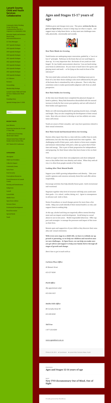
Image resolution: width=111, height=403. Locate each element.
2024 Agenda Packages (13, 68)
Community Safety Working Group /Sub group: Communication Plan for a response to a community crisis (16, 28)
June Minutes (11, 125)
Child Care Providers (13, 160)
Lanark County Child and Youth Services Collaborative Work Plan (16, 94)
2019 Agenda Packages (13, 52)
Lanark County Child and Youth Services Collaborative (15, 11)
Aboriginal (10, 156)
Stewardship (10, 85)
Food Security (11, 173)
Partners (9, 82)
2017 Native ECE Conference (15, 144)
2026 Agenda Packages (13, 75)
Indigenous (10, 188)
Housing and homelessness (15, 184)
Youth (8, 217)
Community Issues (12, 166)
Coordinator (63, 352)
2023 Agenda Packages (13, 65)
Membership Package (13, 88)
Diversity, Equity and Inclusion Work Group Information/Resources (16, 36)
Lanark (9, 191)
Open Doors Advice (12, 201)
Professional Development (15, 207)
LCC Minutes (10, 78)
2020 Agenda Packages (13, 55)
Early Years (10, 170)
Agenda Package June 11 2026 (16, 102)
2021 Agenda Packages (13, 58)
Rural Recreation (12, 211)
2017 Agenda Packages (13, 45)
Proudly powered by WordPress (56, 399)
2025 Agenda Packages (13, 72)
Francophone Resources (14, 176)
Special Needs (11, 214)
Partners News (11, 204)
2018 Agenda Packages (13, 48)
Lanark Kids (10, 194)
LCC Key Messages (12, 42)
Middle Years (11, 198)
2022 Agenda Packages (13, 62)
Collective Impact (12, 163)
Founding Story (11, 99)
